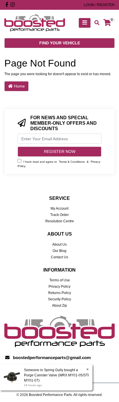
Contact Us (59, 257)
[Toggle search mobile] (95, 23)
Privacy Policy (59, 287)
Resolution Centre (59, 221)
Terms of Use (59, 280)
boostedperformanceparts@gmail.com (52, 357)
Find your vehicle (59, 43)
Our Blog (59, 251)
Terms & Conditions (72, 161)
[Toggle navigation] (85, 23)
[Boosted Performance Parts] (34, 22)
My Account (59, 208)
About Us (59, 244)
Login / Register (99, 5)
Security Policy (59, 299)
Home (19, 86)
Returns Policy (59, 293)
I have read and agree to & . (59, 163)
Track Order (59, 215)
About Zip (59, 306)
